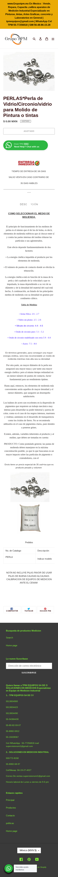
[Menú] (53, 39)
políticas (10, 823)
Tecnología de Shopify (37, 867)
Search (9, 637)
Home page (11, 645)
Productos (11, 807)
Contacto (10, 815)
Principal (10, 800)
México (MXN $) (28, 850)
